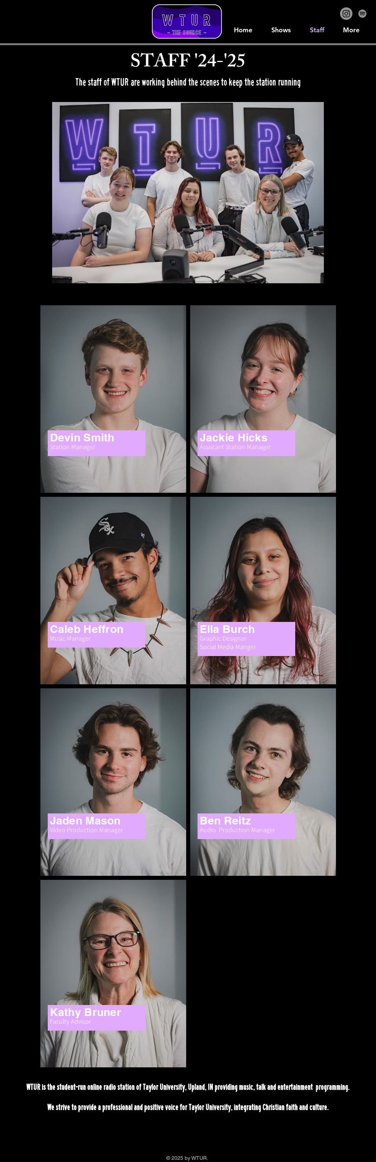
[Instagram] (346, 13)
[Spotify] (362, 13)
